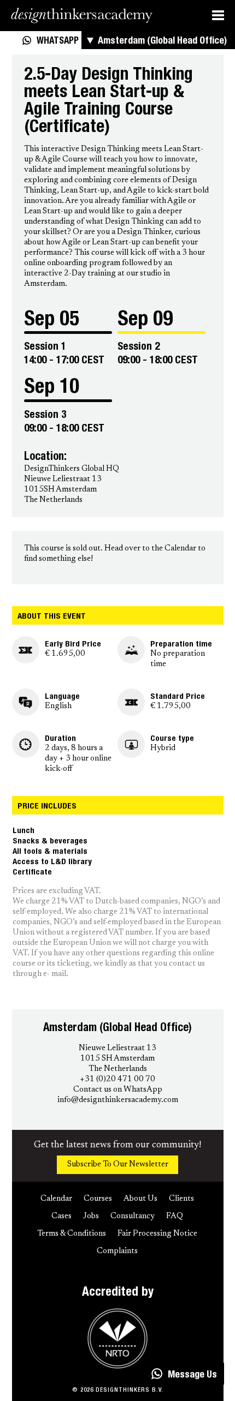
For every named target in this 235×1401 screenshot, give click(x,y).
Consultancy (132, 1216)
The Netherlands (118, 1069)
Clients (181, 1199)
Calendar (180, 548)
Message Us (192, 1375)
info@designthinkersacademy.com (117, 1100)
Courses (98, 1199)
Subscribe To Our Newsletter (117, 1164)
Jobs (91, 1216)
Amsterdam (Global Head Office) (162, 41)
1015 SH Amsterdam (117, 1059)
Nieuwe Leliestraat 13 (117, 1048)
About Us (140, 1199)
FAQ (174, 1216)
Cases (61, 1216)
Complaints (117, 1251)
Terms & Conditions (71, 1234)
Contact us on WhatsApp (117, 1090)
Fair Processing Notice (157, 1234)
